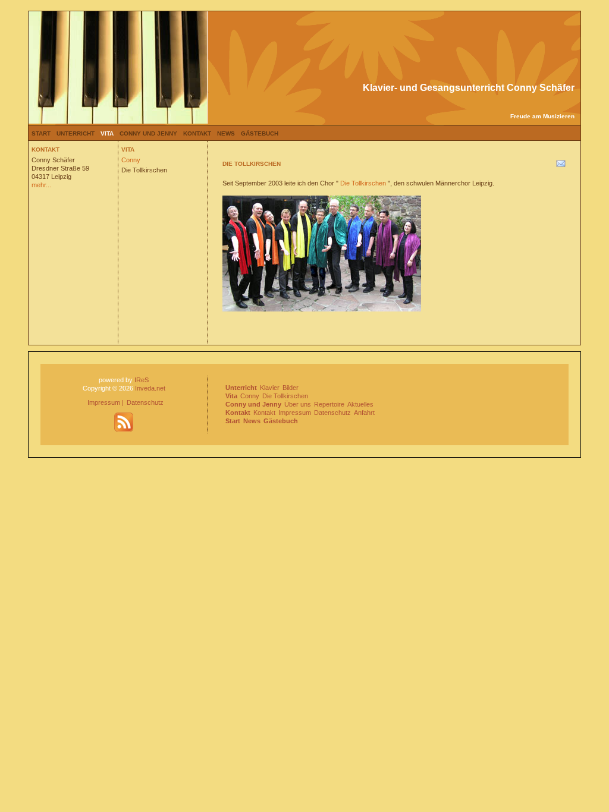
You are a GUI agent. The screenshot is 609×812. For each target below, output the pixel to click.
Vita (107, 133)
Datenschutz (145, 402)
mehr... (41, 184)
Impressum (103, 402)
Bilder (290, 387)
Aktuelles (360, 404)
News (226, 133)
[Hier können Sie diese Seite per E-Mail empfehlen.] (560, 165)
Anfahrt (364, 412)
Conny (130, 159)
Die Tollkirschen (144, 170)
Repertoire (329, 404)
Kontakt (197, 133)
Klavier (270, 387)
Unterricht (75, 133)
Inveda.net (150, 388)
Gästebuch (259, 133)
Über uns (297, 404)
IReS (141, 379)
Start (41, 133)
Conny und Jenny (148, 133)
